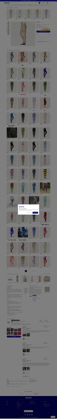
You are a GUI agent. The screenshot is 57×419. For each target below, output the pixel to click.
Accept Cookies (35, 212)
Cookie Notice (28, 209)
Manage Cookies (29, 212)
